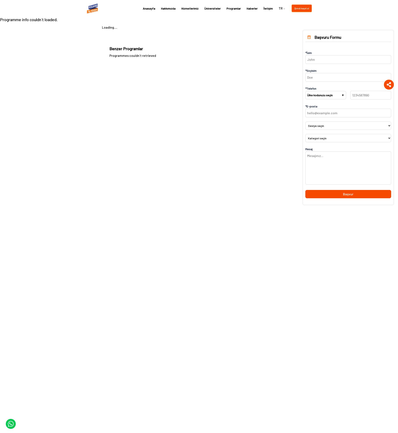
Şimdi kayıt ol (301, 8)
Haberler (252, 8)
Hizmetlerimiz (190, 8)
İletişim (268, 8)
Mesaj (309, 149)
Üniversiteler (212, 8)
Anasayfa (149, 8)
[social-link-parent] (389, 85)
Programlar (234, 8)
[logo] (93, 8)
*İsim (308, 53)
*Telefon (310, 88)
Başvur (348, 194)
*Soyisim (311, 70)
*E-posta (311, 106)
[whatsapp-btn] (11, 424)
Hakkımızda (168, 8)
